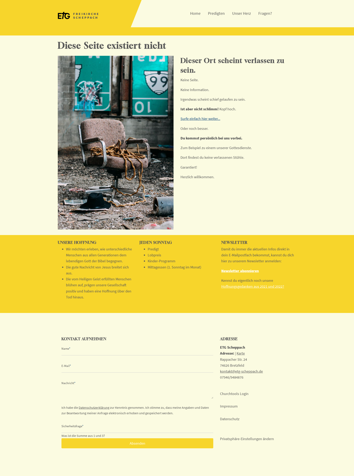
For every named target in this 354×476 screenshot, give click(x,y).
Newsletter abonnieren (240, 270)
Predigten (216, 13)
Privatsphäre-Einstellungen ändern (247, 438)
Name (65, 348)
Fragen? (265, 13)
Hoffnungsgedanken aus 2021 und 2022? (252, 286)
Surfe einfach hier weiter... (200, 118)
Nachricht (68, 383)
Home (195, 13)
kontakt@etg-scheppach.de (241, 371)
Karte (241, 353)
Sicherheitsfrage (72, 426)
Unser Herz (241, 13)
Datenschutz (229, 419)
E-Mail (66, 366)
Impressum (229, 406)
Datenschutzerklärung (94, 407)
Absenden (137, 443)
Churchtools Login (234, 393)
